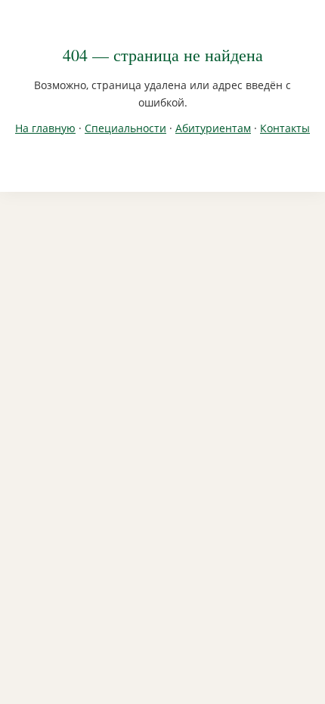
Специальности (125, 128)
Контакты (285, 128)
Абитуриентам (213, 128)
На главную (45, 128)
